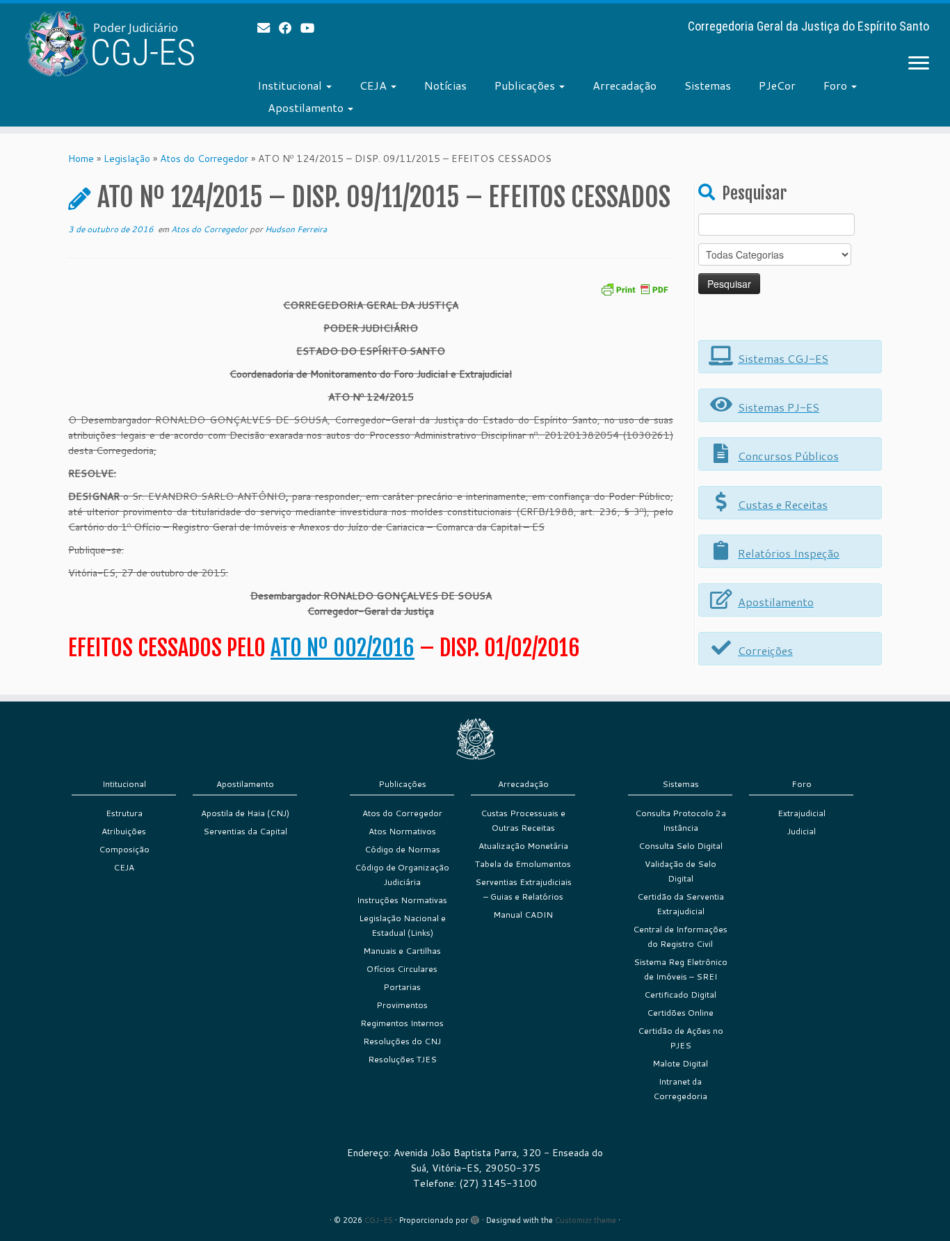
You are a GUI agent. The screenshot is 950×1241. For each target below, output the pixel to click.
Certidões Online (680, 1013)
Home (81, 158)
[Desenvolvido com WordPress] (475, 1217)
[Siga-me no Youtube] (311, 28)
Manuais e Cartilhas (402, 951)
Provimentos (402, 1005)
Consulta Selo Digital (680, 846)
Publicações (526, 85)
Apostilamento (307, 107)
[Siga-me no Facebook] (289, 28)
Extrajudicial (802, 813)
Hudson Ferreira (296, 229)
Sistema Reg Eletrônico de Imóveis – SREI (680, 969)
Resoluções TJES (402, 1059)
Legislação (127, 158)
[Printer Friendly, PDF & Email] (634, 288)
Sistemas (707, 85)
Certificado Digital (680, 994)
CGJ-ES (378, 1220)
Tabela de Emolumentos (523, 864)
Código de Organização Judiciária (402, 874)
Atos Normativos (402, 831)
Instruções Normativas (402, 900)
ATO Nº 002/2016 (342, 648)
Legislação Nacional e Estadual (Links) (402, 925)
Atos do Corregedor (204, 158)
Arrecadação (625, 85)
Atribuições (124, 831)
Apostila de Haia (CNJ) (245, 813)
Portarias (402, 987)
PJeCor (777, 85)
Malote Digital (680, 1063)
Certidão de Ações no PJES (680, 1038)
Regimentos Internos (402, 1023)
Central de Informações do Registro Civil (680, 936)
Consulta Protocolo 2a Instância (680, 820)
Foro (836, 85)
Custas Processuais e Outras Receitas (523, 820)
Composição (124, 849)
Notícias (445, 85)
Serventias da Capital (245, 831)
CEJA (374, 85)
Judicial (801, 831)
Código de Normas (402, 849)
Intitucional (124, 784)
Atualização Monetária (523, 846)
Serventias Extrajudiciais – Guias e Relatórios (523, 889)
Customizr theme (585, 1220)
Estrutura (124, 813)
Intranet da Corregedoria (680, 1089)
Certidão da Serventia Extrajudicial (680, 904)
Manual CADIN (523, 914)
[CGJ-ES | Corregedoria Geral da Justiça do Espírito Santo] (109, 43)
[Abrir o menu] (918, 64)
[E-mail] (268, 28)
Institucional (291, 85)
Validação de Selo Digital (680, 871)
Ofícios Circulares (402, 969)
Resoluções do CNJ (402, 1041)
